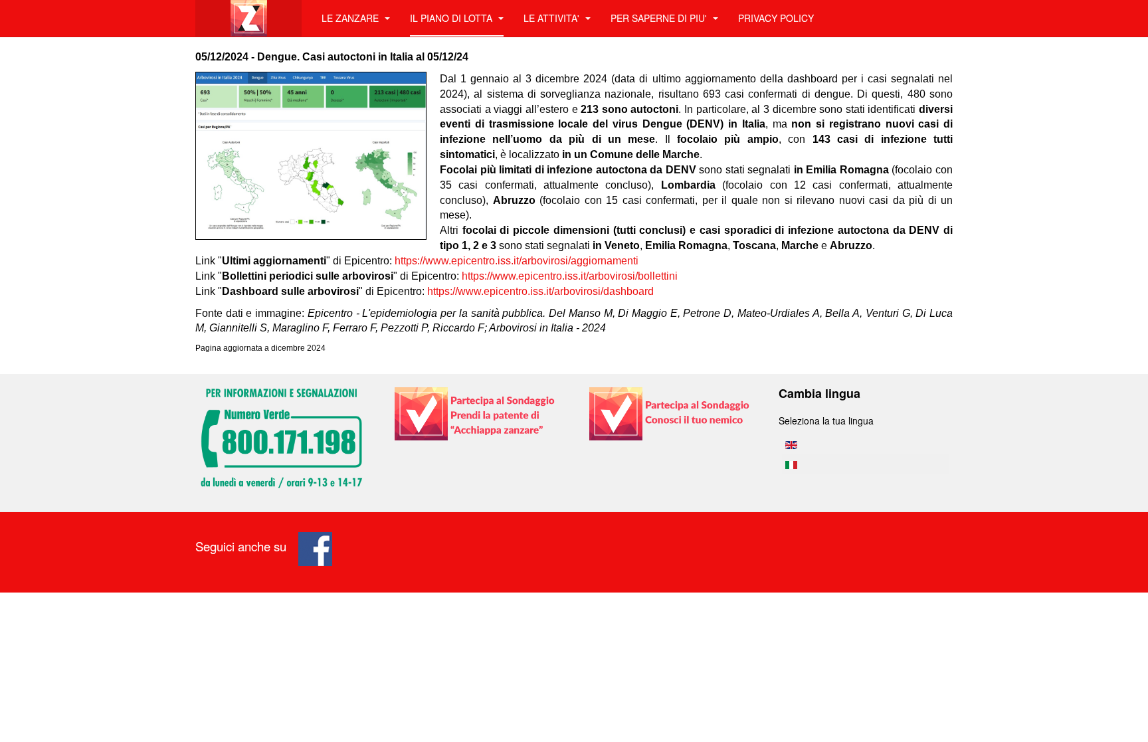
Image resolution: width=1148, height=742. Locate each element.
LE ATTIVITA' (553, 18)
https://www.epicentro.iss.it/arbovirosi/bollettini (570, 276)
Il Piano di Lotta (452, 18)
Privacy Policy (776, 18)
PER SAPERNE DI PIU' (660, 18)
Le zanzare (351, 18)
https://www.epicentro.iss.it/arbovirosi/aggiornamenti (516, 260)
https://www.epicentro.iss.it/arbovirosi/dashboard (540, 291)
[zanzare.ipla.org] (248, 18)
